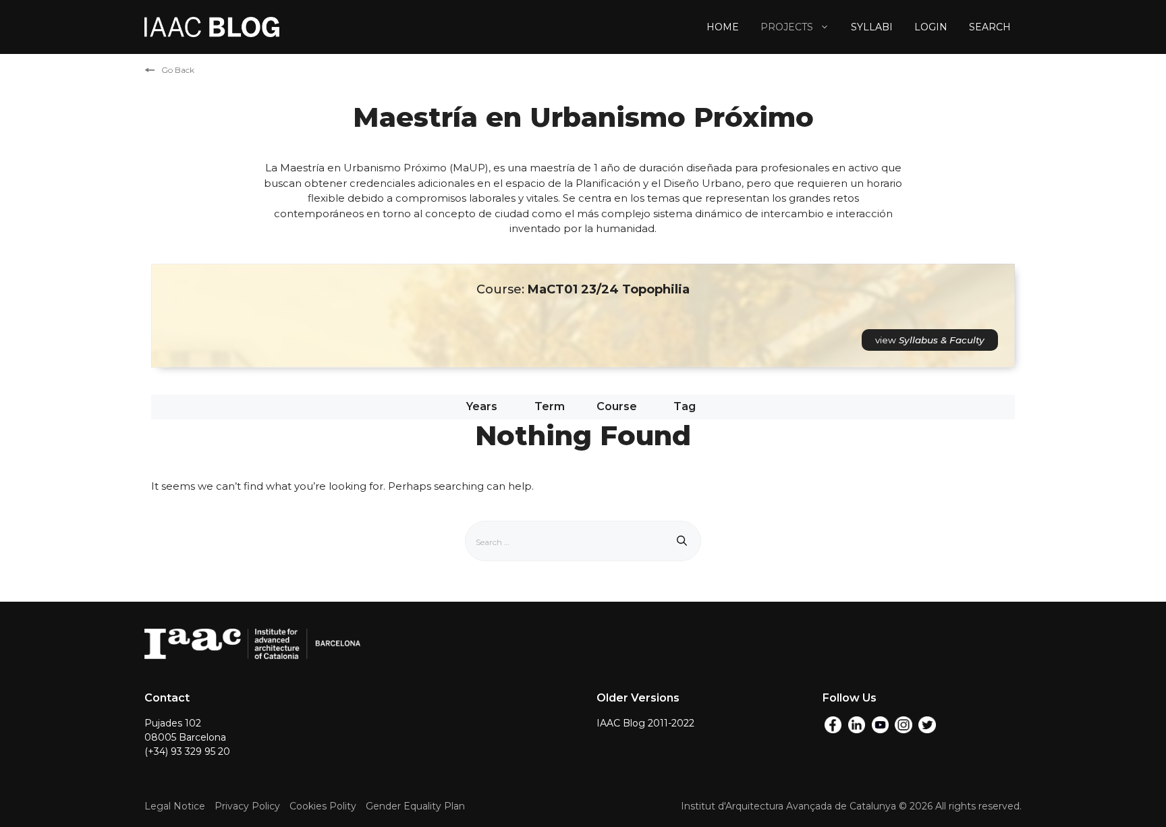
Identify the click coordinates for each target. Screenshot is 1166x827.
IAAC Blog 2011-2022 (645, 723)
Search (990, 27)
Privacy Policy (247, 806)
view (929, 340)
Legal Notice (174, 806)
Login (930, 27)
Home (722, 27)
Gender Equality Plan (415, 806)
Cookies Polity (322, 806)
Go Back (177, 70)
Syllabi (872, 27)
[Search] (682, 541)
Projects (786, 27)
